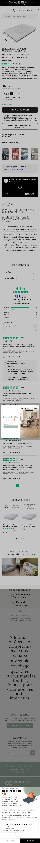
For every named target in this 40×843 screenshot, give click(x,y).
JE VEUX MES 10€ (10, 426)
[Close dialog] (37, 406)
